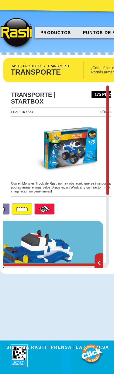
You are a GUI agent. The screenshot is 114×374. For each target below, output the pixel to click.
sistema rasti (26, 347)
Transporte (58, 66)
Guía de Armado (44, 209)
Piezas (22, 209)
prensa (61, 347)
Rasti (18, 33)
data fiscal (19, 355)
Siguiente (98, 263)
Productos (55, 32)
